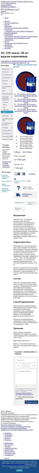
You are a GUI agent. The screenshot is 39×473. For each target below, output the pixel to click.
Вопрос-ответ (9, 450)
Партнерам (8, 26)
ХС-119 (27, 62)
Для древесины (6, 74)
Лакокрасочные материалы (20, 61)
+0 (1, 15)
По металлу (5, 71)
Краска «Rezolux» (7, 181)
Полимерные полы (11, 43)
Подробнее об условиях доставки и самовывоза (6, 164)
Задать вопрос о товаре (19, 181)
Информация (9, 35)
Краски (5, 104)
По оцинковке (6, 133)
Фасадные (5, 80)
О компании (8, 29)
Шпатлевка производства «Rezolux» (5, 190)
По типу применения (11, 23)
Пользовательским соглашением (23, 393)
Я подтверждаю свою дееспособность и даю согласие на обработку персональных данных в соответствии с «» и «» (25, 391)
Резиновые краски (7, 93)
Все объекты (9, 46)
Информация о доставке (27, 195)
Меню (7, 18)
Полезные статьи (24, 38)
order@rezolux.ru (10, 3)
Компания (8, 433)
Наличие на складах (18, 209)
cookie (8, 463)
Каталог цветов (13, 38)
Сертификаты (9, 40)
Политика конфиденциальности (11, 425)
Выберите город (13, 9)
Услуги (7, 41)
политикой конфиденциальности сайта (14, 464)
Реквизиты (29, 31)
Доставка (17, 36)
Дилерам (25, 28)
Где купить (16, 31)
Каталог (7, 21)
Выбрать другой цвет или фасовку (25, 66)
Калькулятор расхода (31, 203)
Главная (3, 61)
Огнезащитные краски (6, 87)
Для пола (4, 83)
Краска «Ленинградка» (6, 184)
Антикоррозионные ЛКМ (7, 119)
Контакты (8, 48)
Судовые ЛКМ (6, 130)
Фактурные (5, 115)
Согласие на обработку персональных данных (16, 426)
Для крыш (5, 127)
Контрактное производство (13, 28)
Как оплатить (9, 36)
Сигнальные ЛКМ (7, 136)
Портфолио (8, 45)
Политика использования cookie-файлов (14, 428)
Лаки (3, 90)
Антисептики (6, 77)
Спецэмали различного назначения (5, 98)
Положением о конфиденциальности (24, 394)
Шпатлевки (6, 109)
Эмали (18, 62)
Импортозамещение (11, 33)
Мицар (22, 62)
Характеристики (19, 202)
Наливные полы (22, 43)
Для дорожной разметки (6, 123)
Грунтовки (5, 102)
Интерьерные (6, 69)
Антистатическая (7, 139)
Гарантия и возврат (26, 36)
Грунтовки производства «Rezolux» (5, 176)
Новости (23, 31)
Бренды (7, 24)
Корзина (3, 11)
